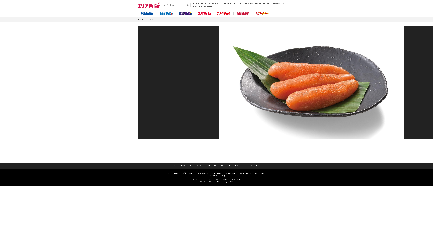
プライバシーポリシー (212, 179)
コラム (268, 3)
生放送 (250, 3)
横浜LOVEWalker (188, 173)
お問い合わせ (236, 179)
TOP (197, 3)
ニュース (206, 3)
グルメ (229, 3)
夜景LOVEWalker (217, 173)
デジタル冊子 (280, 3)
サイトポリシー (197, 179)
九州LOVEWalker (231, 173)
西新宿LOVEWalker (202, 173)
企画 (259, 3)
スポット (239, 3)
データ (209, 6)
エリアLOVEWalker (173, 173)
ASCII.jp (223, 176)
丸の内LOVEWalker (245, 173)
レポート (198, 6)
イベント (218, 3)
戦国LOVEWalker (260, 173)
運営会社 (226, 179)
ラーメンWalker (212, 176)
